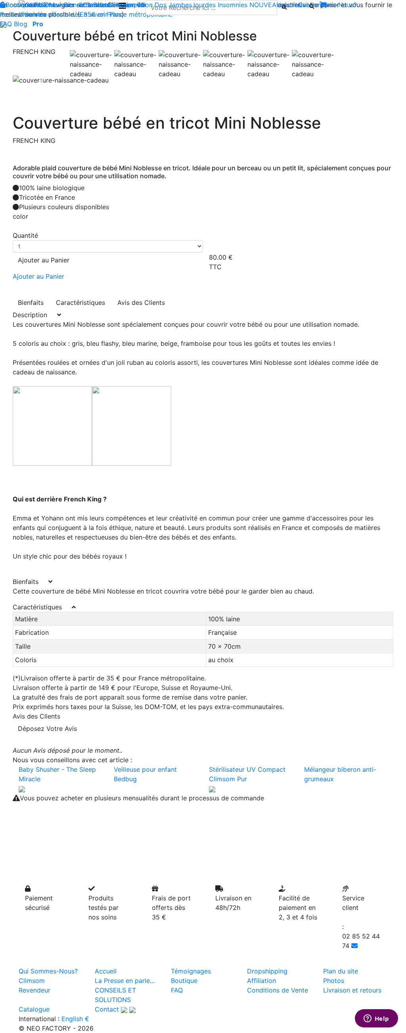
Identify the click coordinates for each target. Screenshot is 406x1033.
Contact (107, 1009)
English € (75, 1019)
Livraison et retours (352, 990)
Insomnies (232, 5)
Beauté (103, 5)
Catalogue (34, 1009)
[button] (41, 80)
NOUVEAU (265, 5)
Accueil (106, 971)
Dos (161, 5)
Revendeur (34, 990)
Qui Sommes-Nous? (48, 971)
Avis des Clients (141, 302)
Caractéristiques (80, 302)
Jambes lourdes (192, 5)
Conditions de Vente (277, 990)
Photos (333, 981)
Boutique (19, 5)
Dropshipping (267, 971)
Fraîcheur (48, 5)
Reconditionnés (23, 14)
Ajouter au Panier (43, 260)
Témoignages (191, 971)
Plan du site (340, 971)
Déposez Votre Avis (47, 728)
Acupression (134, 5)
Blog (20, 24)
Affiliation (261, 981)
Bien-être (77, 5)
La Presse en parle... (125, 981)
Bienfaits (31, 302)
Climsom (32, 981)
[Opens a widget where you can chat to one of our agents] (376, 1019)
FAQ (6, 24)
